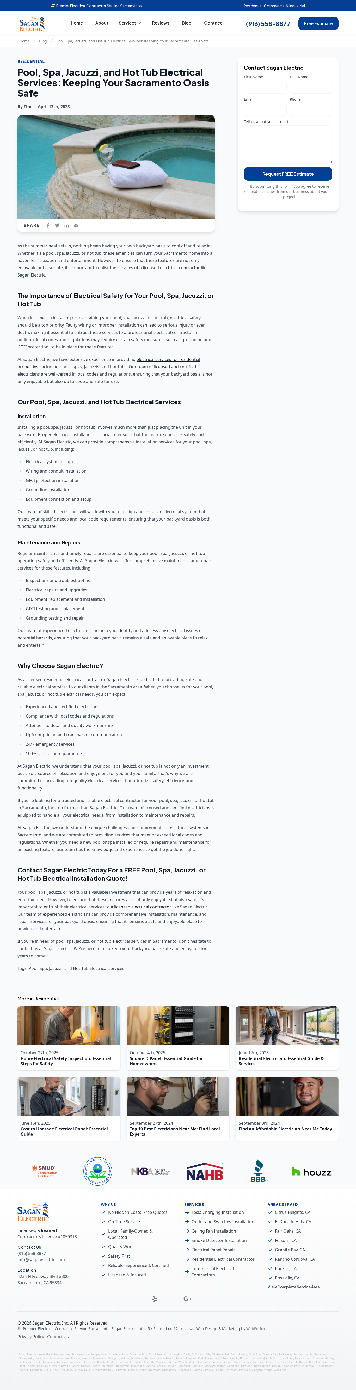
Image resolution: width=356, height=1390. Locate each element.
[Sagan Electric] (32, 23)
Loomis (307, 1354)
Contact (213, 23)
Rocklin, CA (286, 1268)
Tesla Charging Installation (218, 1212)
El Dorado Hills (201, 1354)
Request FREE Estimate (288, 174)
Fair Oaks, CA (288, 1231)
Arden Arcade (109, 1354)
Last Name (299, 76)
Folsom (242, 1354)
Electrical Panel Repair (213, 1250)
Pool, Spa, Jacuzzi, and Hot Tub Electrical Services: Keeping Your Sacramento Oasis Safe (132, 41)
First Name (253, 76)
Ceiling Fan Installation (214, 1231)
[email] (77, 225)
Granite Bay (270, 1354)
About (101, 23)
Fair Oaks (231, 1354)
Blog (187, 23)
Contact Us (58, 1336)
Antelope (93, 1354)
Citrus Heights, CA (292, 1212)
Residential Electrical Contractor (223, 1259)
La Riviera (285, 1354)
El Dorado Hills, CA (293, 1221)
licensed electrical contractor (171, 268)
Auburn (123, 1354)
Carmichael (156, 1354)
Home (77, 23)
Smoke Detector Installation (219, 1240)
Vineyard (113, 1358)
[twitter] (59, 225)
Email (249, 99)
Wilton (125, 1358)
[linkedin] (68, 225)
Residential (31, 61)
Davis (186, 1354)
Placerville (41, 1358)
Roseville (101, 1358)
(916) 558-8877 (268, 23)
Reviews (160, 23)
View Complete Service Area (294, 1286)
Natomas (319, 1354)
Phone (295, 99)
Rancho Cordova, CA (295, 1259)
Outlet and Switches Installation (223, 1221)
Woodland (137, 1358)
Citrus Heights (173, 1354)
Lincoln (297, 1354)
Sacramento (79, 1354)
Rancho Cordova (60, 1358)
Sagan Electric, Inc (50, 1323)
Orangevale (26, 1358)
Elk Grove (218, 1354)
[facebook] (49, 225)
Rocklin (75, 1358)
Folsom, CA (286, 1240)
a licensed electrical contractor (141, 907)
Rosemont (88, 1358)
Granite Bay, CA (290, 1250)
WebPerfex (255, 1328)
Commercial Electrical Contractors (212, 1272)
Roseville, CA (287, 1278)
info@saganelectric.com (41, 1260)
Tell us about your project (266, 121)
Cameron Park (138, 1354)
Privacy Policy (30, 1336)
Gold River (255, 1354)
